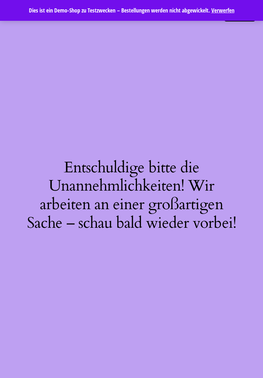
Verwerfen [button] (222, 10)
